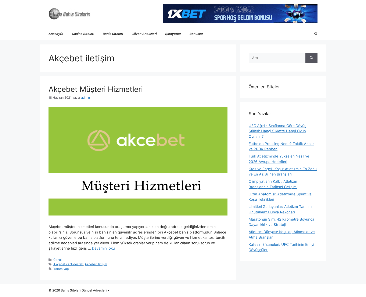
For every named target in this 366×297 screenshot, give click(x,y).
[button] (316, 34)
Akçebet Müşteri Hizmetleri (96, 89)
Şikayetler (173, 34)
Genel (57, 259)
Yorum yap (61, 269)
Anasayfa (56, 34)
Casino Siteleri (83, 34)
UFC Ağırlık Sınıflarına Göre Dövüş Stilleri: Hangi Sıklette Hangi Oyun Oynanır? (277, 131)
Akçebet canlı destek (68, 264)
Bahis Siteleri (113, 34)
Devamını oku (103, 248)
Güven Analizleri (144, 34)
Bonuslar (196, 34)
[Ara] (311, 58)
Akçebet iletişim (96, 264)
